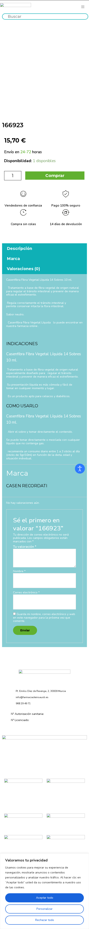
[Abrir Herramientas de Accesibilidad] (80, 469)
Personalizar (44, 909)
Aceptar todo (44, 898)
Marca (13, 258)
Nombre (19, 571)
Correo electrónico (26, 592)
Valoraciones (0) (23, 268)
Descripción (19, 248)
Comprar (54, 175)
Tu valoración (24, 546)
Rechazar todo (44, 920)
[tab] (44, 248)
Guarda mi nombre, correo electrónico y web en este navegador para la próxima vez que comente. (44, 617)
